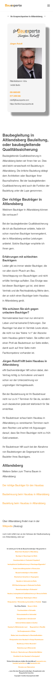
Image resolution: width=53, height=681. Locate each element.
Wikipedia (7, 526)
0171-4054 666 (15, 96)
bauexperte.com (41, 661)
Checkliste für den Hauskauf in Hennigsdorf (26, 656)
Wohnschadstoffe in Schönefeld (26, 614)
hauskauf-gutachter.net (20, 663)
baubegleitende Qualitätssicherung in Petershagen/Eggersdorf (26, 564)
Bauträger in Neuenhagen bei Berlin (26, 556)
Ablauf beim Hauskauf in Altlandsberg (26, 552)
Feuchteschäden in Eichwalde (26, 610)
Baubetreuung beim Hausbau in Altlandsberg (25, 494)
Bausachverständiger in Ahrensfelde (26, 573)
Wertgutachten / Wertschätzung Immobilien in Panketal (24, 602)
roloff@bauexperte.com (19, 100)
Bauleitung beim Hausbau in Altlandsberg (23, 503)
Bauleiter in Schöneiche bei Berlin (26, 581)
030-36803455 (15, 92)
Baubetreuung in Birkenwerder (26, 648)
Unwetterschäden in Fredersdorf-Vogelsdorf (26, 560)
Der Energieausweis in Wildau (26, 631)
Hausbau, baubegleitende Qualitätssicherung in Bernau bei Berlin (27, 593)
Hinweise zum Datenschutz (26, 667)
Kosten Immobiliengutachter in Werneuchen (26, 568)
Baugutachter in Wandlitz (37, 627)
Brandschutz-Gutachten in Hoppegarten (26, 577)
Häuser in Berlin (32, 606)
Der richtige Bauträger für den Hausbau (23, 485)
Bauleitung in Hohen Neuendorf (26, 644)
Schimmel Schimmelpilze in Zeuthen (27, 623)
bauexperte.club (35, 663)
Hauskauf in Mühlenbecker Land (17, 627)
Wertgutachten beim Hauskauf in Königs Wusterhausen (26, 639)
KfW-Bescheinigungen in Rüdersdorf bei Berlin (26, 585)
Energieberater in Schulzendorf (26, 619)
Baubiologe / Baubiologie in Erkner (26, 598)
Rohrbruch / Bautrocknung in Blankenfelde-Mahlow (26, 652)
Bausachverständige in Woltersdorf (26, 589)
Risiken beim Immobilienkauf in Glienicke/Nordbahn (26, 635)
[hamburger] (49, 5)
